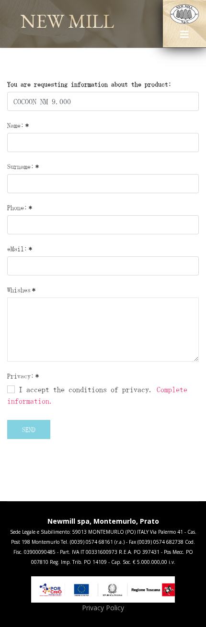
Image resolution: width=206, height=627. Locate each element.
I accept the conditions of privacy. (97, 395)
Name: (18, 125)
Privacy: (23, 376)
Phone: (19, 207)
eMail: (19, 248)
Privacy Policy (103, 607)
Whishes (21, 289)
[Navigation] (184, 37)
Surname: (23, 166)
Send (28, 429)
